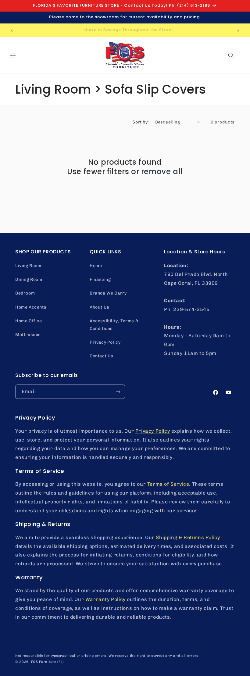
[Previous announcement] (12, 30)
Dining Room (28, 279)
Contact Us (101, 356)
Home (96, 265)
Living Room (28, 265)
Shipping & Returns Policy (188, 537)
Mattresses (28, 334)
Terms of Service (168, 484)
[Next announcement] (238, 30)
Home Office (28, 321)
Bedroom (25, 293)
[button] (13, 55)
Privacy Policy (105, 342)
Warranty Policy (105, 599)
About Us (99, 307)
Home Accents (30, 307)
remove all (162, 171)
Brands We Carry (108, 293)
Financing (100, 279)
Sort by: (140, 122)
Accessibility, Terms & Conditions (114, 324)
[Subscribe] (118, 391)
